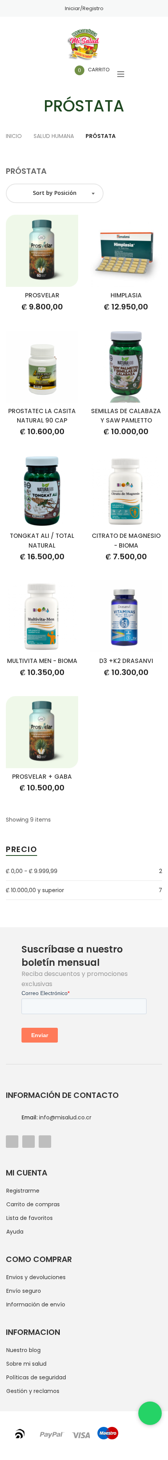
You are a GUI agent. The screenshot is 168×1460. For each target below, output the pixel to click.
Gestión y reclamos (32, 1391)
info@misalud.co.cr (56, 1117)
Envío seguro (23, 1291)
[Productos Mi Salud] (84, 44)
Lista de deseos (56, 74)
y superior (35, 890)
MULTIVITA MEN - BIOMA (42, 661)
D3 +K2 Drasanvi (126, 661)
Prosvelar (42, 295)
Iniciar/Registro (84, 8)
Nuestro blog (23, 1350)
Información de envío (35, 1304)
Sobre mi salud (26, 1364)
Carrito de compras (33, 1204)
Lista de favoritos (29, 1218)
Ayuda (14, 1232)
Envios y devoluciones (36, 1277)
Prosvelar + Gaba (42, 776)
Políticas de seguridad (36, 1377)
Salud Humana (54, 136)
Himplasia (126, 295)
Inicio (14, 136)
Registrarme (22, 1191)
